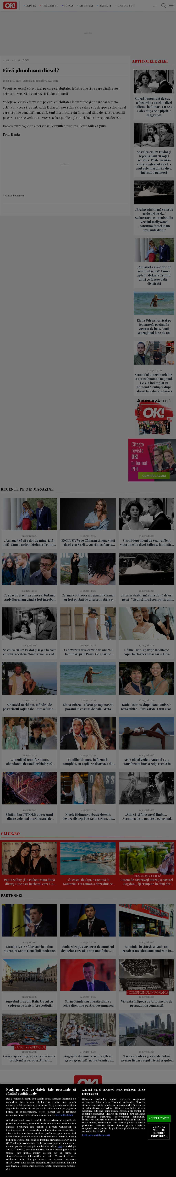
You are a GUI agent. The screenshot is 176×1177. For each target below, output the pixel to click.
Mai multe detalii (64, 1114)
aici (60, 1146)
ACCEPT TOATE (159, 1118)
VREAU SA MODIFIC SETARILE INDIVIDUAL (159, 1131)
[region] (88, 1130)
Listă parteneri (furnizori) (95, 1134)
